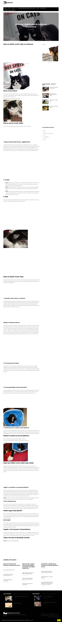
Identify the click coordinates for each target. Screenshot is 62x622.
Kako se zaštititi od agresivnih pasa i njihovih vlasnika (53, 94)
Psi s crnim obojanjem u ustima (48, 596)
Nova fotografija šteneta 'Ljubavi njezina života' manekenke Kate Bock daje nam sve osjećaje (47, 583)
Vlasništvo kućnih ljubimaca (48, 133)
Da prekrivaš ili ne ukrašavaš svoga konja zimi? (54, 88)
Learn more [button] (31, 620)
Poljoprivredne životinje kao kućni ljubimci (26, 8)
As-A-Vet (9, 540)
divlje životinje (16, 540)
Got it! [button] (59, 620)
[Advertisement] (21, 54)
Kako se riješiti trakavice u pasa (8, 569)
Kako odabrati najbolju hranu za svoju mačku (21, 596)
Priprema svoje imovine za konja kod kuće (49, 55)
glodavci (45, 138)
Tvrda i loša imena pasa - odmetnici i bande (50, 602)
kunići (38, 8)
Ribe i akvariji (43, 8)
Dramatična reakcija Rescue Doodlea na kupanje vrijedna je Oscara (49, 565)
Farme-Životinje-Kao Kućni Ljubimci (47, 615)
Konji (13, 8)
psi (15, 8)
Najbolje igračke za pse (18, 603)
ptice (9, 8)
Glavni (5, 8)
